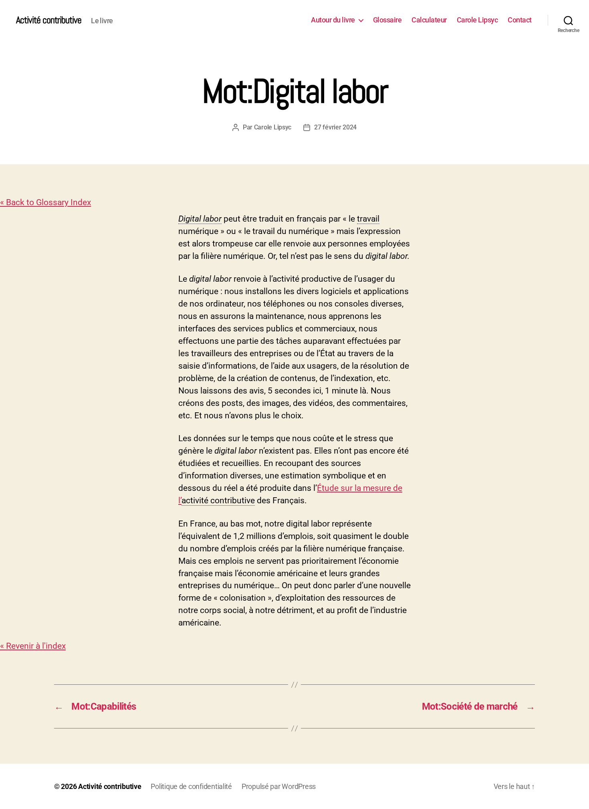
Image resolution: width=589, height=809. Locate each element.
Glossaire (387, 20)
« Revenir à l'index (33, 646)
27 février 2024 (335, 127)
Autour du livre (333, 20)
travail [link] (368, 219)
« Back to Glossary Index (45, 202)
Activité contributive (48, 20)
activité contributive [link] (218, 500)
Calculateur (429, 20)
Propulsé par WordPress (279, 786)
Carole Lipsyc (477, 20)
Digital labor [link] (200, 219)
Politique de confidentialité (191, 786)
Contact (520, 20)
